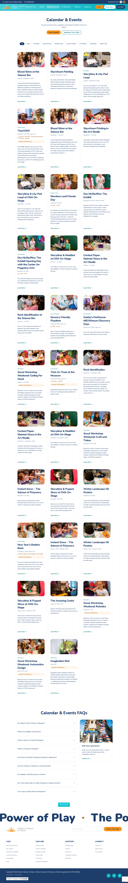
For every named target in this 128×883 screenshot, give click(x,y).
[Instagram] (114, 876)
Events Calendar (41, 849)
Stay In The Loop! (113, 829)
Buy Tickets (120, 7)
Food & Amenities (11, 855)
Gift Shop (68, 858)
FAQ (7, 861)
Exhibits (42, 7)
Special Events (47, 44)
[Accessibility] (124, 2)
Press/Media (98, 852)
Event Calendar (54, 32)
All (22, 44)
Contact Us (85, 758)
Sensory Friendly (71, 44)
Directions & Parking (12, 852)
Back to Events (64, 804)
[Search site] (121, 2)
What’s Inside (40, 845)
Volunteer (68, 852)
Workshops (93, 44)
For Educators (66, 7)
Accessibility (10, 858)
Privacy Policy (10, 875)
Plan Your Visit (31, 7)
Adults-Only (103, 44)
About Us (77, 7)
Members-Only (59, 44)
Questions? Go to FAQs (71, 32)
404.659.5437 (30, 2)
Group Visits (39, 855)
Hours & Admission (12, 845)
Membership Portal (113, 2)
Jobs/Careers (99, 849)
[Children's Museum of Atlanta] (14, 7)
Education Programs (42, 861)
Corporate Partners (71, 855)
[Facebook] (108, 876)
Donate (99, 7)
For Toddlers (83, 44)
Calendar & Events (53, 7)
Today (28, 44)
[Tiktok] (120, 876)
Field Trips (39, 858)
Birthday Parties (40, 852)
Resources (87, 7)
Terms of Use (18, 875)
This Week (36, 44)
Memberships (109, 7)
